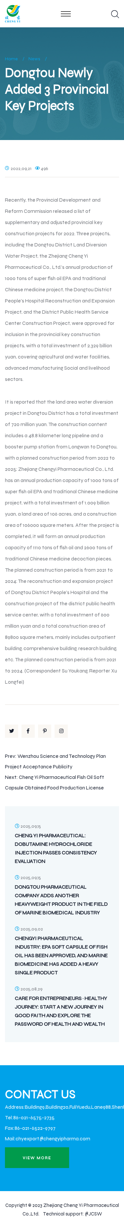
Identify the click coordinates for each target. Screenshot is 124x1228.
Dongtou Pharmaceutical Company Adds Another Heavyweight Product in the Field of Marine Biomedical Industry (61, 900)
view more (37, 1158)
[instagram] (61, 731)
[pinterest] (44, 731)
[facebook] (28, 731)
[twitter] (11, 731)
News (34, 59)
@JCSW (93, 1214)
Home (11, 59)
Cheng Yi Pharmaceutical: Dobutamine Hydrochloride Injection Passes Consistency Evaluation (56, 848)
